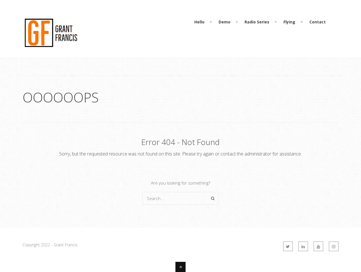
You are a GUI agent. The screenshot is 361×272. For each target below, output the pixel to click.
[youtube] (318, 246)
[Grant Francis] (51, 47)
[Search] (212, 198)
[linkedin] (303, 246)
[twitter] (288, 246)
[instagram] (333, 246)
